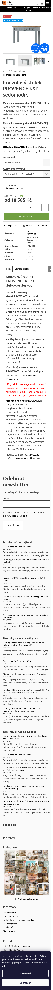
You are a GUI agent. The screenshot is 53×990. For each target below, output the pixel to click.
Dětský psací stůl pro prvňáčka (17, 546)
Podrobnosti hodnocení (14, 74)
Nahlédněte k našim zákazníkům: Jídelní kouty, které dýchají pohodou (24, 768)
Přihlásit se (13, 525)
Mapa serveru (9, 931)
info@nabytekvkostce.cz (32, 395)
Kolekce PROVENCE (31, 232)
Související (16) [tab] (22, 268)
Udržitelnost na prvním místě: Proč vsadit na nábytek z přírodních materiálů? (23, 643)
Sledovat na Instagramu (29, 899)
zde (4, 965)
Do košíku (28, 216)
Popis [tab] (8, 268)
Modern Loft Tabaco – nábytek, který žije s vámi (25, 674)
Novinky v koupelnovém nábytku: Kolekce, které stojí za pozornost (25, 737)
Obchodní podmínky (12, 916)
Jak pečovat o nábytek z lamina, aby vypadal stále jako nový (25, 597)
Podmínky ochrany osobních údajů (18, 919)
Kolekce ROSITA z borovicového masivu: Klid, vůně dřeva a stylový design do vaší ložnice (26, 691)
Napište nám (9, 927)
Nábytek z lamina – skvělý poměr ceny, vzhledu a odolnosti (25, 616)
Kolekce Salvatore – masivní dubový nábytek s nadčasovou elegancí (24, 787)
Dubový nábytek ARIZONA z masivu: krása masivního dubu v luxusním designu (22, 709)
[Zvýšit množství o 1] (44, 207)
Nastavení (25, 973)
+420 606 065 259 (15, 949)
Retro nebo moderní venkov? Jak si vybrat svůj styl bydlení (26, 560)
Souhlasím (25, 982)
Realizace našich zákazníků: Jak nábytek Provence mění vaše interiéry (26, 802)
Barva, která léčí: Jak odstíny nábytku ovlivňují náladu (24, 579)
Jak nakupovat (9, 912)
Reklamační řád (10, 923)
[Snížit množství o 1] (30, 207)
